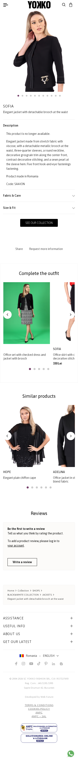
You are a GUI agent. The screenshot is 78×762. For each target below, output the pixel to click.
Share (19, 249)
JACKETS (47, 594)
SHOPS (36, 590)
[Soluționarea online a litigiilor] (39, 738)
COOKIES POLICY (39, 708)
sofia (57, 349)
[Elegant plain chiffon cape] (26, 436)
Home (10, 590)
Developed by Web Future (39, 696)
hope (7, 472)
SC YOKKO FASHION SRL (37, 678)
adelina (59, 472)
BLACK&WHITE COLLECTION (23, 594)
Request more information (46, 249)
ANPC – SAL (39, 716)
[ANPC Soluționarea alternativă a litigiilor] (39, 728)
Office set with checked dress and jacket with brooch (24, 356)
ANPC (39, 712)
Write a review (22, 562)
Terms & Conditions (39, 705)
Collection (23, 590)
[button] (18, 96)
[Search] (64, 5)
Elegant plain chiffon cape (19, 477)
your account (15, 545)
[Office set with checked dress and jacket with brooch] (26, 313)
